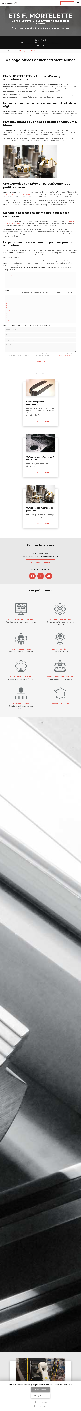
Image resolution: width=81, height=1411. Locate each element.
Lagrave (8, 320)
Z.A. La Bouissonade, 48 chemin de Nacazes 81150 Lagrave (40, 43)
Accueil (4, 51)
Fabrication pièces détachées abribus (17, 285)
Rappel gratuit (67, 3)
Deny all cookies (41, 1396)
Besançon (9, 306)
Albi (7, 297)
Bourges (8, 310)
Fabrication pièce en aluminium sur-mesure (19, 279)
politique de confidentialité (65, 355)
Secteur (10, 51)
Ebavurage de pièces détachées (15, 275)
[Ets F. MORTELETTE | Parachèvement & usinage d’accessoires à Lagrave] (9, 3)
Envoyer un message (40, 563)
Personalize (41, 1402)
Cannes (8, 314)
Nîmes (16, 51)
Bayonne (9, 304)
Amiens (8, 300)
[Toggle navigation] (78, 3)
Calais (8, 312)
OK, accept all (41, 1390)
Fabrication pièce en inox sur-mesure (17, 281)
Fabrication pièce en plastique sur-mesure (19, 283)
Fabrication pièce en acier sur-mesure (17, 277)
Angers (8, 302)
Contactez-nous (40, 45)
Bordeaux (9, 308)
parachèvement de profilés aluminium (20, 194)
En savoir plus (43, 422)
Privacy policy (41, 1406)
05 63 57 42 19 (40, 40)
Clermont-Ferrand (12, 316)
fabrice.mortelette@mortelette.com (43, 556)
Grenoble (9, 318)
